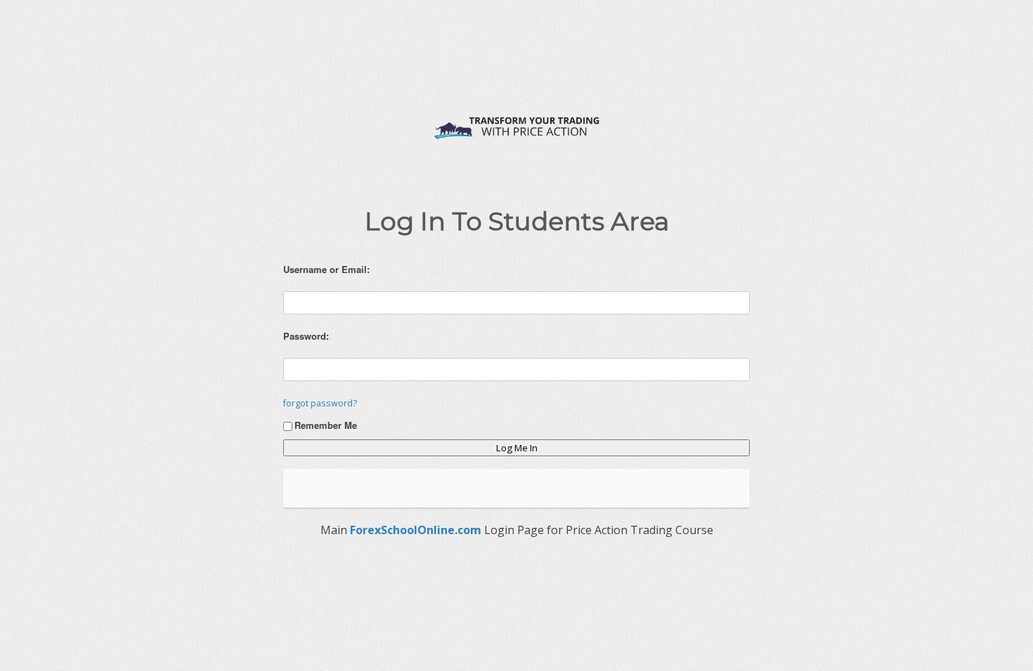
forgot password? (320, 403)
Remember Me (325, 425)
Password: (306, 336)
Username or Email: (326, 269)
